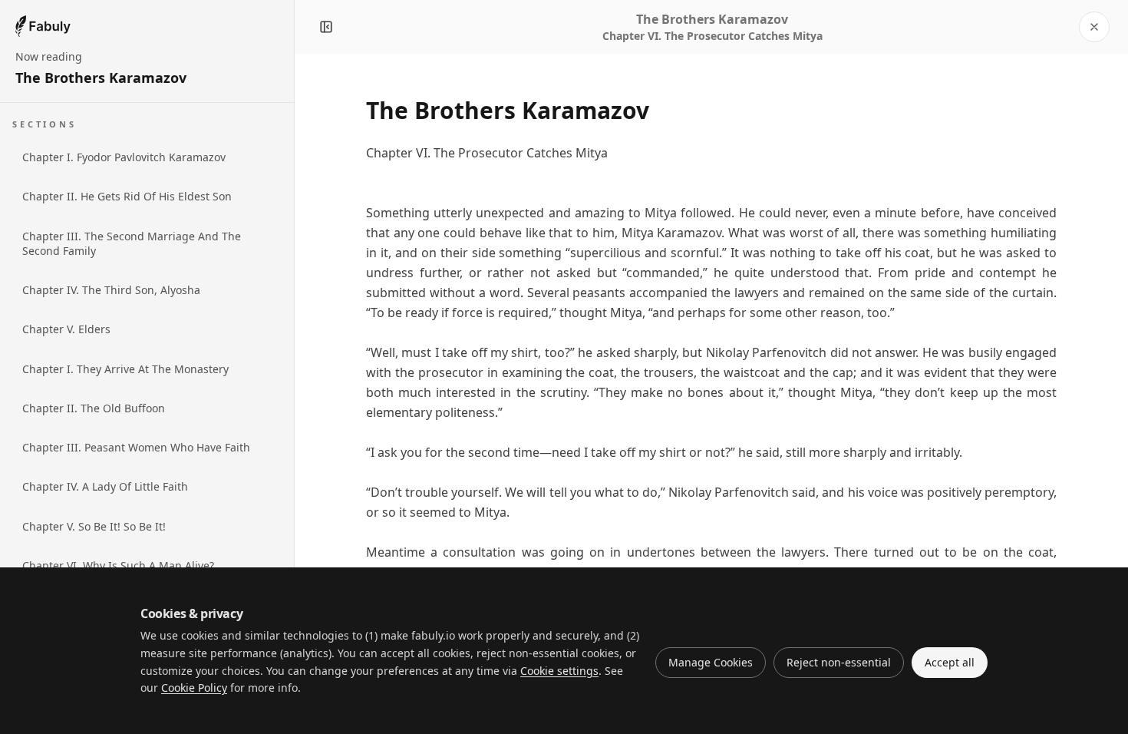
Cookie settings (559, 670)
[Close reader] (1094, 27)
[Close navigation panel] (326, 27)
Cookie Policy (194, 687)
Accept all (950, 662)
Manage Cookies (710, 662)
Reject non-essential (839, 662)
